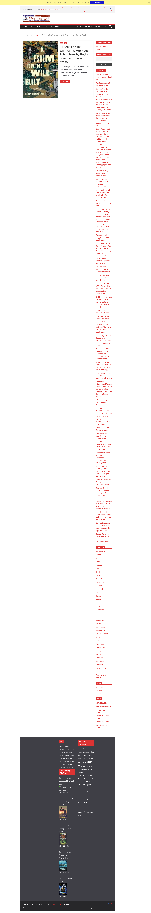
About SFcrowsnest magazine (78, 906)
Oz (68, 793)
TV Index (99, 693)
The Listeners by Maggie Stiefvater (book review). (102, 237)
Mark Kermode (88, 775)
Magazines (79, 26)
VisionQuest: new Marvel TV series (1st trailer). (103, 203)
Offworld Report (102, 634)
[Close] (149, 2)
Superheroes (101, 664)
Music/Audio (88, 26)
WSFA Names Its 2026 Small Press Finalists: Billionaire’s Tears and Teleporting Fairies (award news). (104, 105)
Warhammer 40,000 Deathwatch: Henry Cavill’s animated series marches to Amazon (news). (103, 354)
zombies (79, 815)
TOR (90, 809)
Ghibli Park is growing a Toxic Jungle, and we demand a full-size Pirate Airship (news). (104, 302)
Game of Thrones (86, 770)
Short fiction (100, 644)
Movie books (100, 627)
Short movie (100, 647)
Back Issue (82, 755)
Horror (95, 8)
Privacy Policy (92, 908)
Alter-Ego (90, 752)
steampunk (85, 797)
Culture (80, 8)
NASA (84, 781)
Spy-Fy (84, 11)
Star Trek (99, 654)
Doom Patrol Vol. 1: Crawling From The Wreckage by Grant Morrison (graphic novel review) (103, 471)
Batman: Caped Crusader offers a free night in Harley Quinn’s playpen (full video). (103, 493)
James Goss (80, 775)
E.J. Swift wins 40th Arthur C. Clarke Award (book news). (103, 277)
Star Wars (99, 658)
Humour (99, 606)
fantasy (79, 769)
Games (57, 26)
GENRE (98, 599)
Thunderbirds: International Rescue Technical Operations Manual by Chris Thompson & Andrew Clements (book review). (104, 388)
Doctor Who (100, 579)
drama (84, 766)
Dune (90, 766)
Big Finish (80, 758)
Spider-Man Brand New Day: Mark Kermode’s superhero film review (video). (103, 458)
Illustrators (85, 772)
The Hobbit (84, 800)
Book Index (100, 687)
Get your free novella (97, 2)
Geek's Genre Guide (103, 706)
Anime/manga (65, 8)
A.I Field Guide (101, 703)
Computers (74, 8)
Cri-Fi (98, 572)
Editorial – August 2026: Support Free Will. (103, 402)
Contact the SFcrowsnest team (105, 906)
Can (71, 793)
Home (37, 35)
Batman (88, 755)
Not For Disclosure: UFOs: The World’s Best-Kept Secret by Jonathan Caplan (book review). (103, 288)
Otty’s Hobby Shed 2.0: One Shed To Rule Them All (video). (104, 375)
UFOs (91, 812)
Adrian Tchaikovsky (82, 752)
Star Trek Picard (87, 794)
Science (100, 8)
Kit (72, 26)
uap (79, 812)
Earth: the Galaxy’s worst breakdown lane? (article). (103, 318)
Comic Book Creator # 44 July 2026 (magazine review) (103, 482)
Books (33, 26)
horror (80, 773)
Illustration (65, 26)
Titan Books (86, 809)
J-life (90, 8)
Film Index (100, 690)
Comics (45, 26)
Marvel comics (85, 778)
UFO (83, 812)
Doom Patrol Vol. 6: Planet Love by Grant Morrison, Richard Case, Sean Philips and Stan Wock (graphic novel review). (104, 136)
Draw (88, 766)
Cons (38, 26)
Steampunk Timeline (103, 722)
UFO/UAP (87, 812)
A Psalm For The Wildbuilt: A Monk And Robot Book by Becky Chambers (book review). (75, 54)
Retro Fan (80, 788)
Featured (99, 589)
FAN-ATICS (100, 582)
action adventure (87, 749)
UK (60, 793)
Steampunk (100, 661)
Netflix (89, 782)
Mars (79, 778)
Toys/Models (98, 26)
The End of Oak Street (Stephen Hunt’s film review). (103, 269)
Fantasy (86, 8)
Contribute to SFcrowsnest (91, 906)
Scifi (105, 8)
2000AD (79, 749)
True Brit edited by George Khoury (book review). (104, 77)
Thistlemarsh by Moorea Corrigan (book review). (102, 173)
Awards (26, 26)
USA (64, 793)
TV (105, 26)
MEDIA (98, 623)
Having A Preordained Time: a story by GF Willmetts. (104, 410)
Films (51, 26)
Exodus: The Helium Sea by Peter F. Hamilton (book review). (49, 10)
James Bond (90, 772)
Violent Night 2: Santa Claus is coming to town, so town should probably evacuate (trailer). (104, 340)
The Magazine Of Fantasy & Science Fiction (85, 803)
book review (86, 758)
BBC (91, 755)
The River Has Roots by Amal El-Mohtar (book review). (103, 446)
